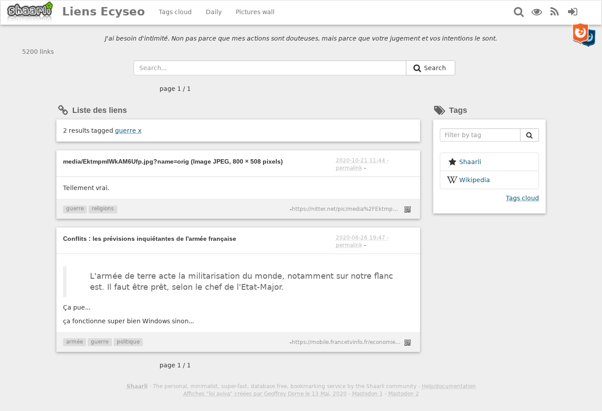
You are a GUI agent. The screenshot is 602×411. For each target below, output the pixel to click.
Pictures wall (255, 11)
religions (103, 209)
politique (128, 342)
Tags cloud (175, 11)
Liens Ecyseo (103, 11)
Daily (214, 11)
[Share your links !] (30, 12)
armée (74, 342)
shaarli (470, 161)
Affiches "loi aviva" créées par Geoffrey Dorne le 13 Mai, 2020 (265, 394)
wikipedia (474, 179)
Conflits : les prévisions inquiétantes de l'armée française (149, 238)
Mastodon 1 (367, 394)
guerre (128, 130)
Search (436, 67)
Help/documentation (449, 386)
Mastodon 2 (403, 394)
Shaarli (137, 386)
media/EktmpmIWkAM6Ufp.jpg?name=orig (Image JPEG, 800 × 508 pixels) (173, 161)
